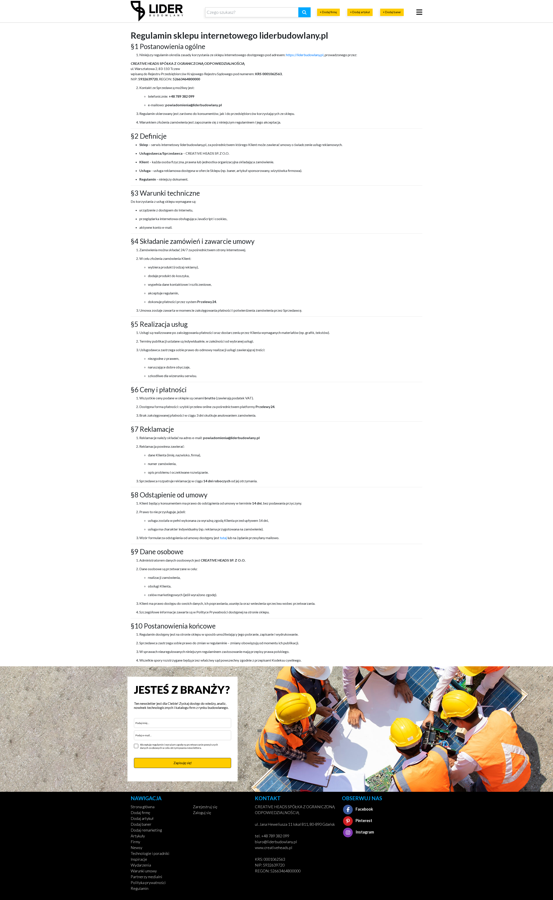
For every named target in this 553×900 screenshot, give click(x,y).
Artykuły (138, 835)
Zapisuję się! (182, 763)
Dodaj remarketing (146, 830)
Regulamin (139, 888)
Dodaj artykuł (142, 818)
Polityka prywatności (148, 882)
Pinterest (363, 820)
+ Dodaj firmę (328, 12)
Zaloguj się (202, 812)
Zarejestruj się (205, 806)
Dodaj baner (141, 824)
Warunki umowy (144, 870)
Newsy (136, 847)
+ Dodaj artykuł (360, 12)
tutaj (223, 538)
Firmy (135, 841)
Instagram (364, 832)
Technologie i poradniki (150, 853)
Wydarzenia (141, 865)
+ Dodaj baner (392, 12)
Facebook (364, 809)
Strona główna (142, 806)
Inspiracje (139, 859)
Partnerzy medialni (146, 876)
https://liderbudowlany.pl (304, 55)
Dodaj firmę (140, 812)
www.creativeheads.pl (273, 847)
